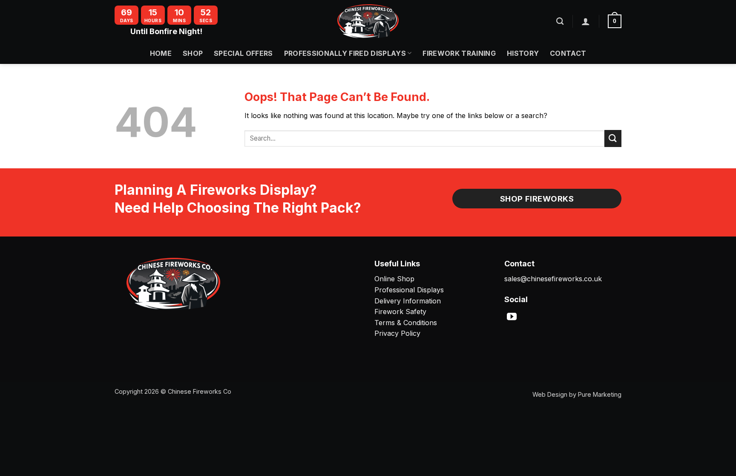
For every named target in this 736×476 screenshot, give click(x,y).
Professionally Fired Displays (345, 53)
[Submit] (612, 138)
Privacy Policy (397, 333)
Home (161, 53)
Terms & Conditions (405, 322)
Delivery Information (407, 301)
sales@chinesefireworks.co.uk (553, 278)
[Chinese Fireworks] (368, 21)
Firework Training (459, 53)
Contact (568, 53)
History (523, 53)
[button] (585, 21)
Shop (193, 53)
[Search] (560, 21)
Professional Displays (409, 290)
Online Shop (394, 278)
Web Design (549, 394)
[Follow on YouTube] (512, 317)
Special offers (243, 53)
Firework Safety (400, 311)
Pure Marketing (599, 394)
